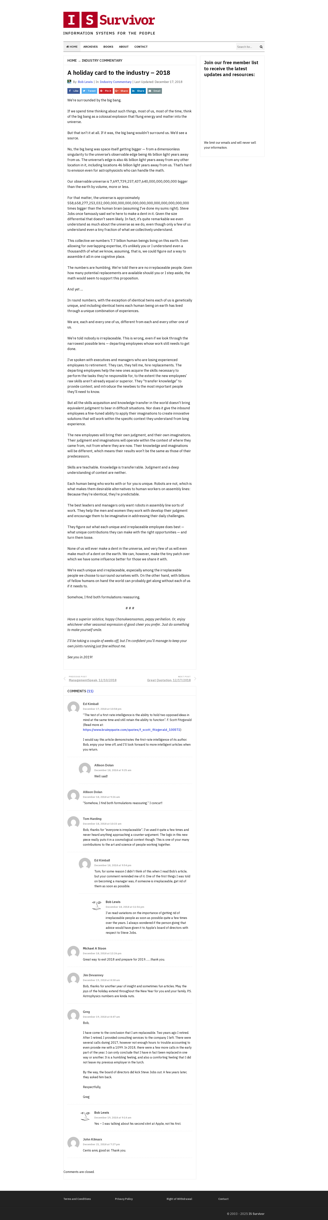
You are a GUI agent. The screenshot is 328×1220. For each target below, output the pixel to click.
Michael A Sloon (94, 948)
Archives (90, 46)
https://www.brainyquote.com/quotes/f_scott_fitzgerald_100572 (131, 730)
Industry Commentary (102, 60)
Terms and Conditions (77, 1199)
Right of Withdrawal (179, 1199)
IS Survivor (257, 1214)
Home (73, 46)
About (124, 46)
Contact (141, 46)
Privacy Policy (124, 1199)
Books (108, 46)
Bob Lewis (113, 902)
